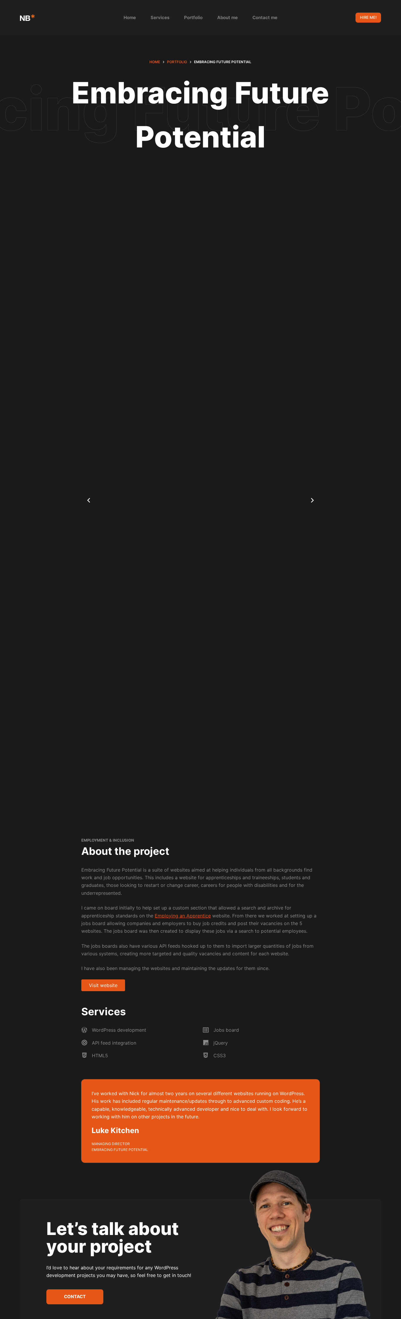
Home (130, 17)
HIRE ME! (368, 17)
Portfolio (193, 17)
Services (160, 17)
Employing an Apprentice (183, 916)
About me (227, 17)
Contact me (264, 17)
